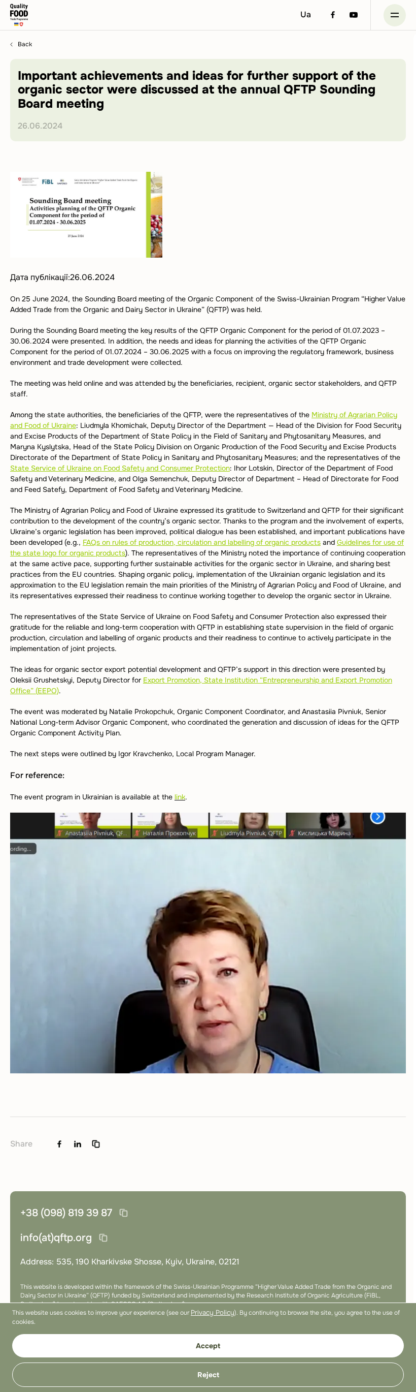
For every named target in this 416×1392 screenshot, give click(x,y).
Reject (208, 1374)
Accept (208, 1345)
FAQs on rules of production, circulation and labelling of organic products (202, 542)
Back (25, 44)
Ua (305, 14)
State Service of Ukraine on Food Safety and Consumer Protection (120, 468)
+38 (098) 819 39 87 (66, 1213)
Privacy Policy (212, 1312)
